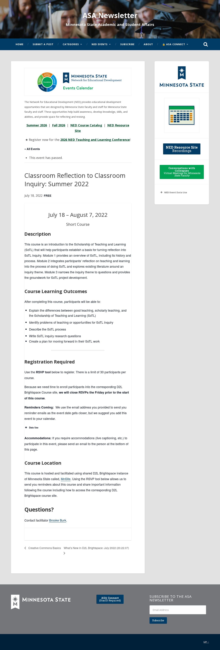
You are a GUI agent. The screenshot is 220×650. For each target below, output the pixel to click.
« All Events (32, 149)
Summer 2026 (36, 125)
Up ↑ (206, 641)
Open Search (205, 44)
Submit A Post (43, 44)
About (148, 44)
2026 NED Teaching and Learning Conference (95, 140)
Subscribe (127, 44)
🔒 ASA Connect (173, 44)
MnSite (65, 479)
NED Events (100, 44)
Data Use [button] (33, 427)
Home (19, 44)
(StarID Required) (110, 599)
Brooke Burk (57, 520)
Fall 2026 (58, 125)
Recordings (182, 149)
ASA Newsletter (110, 15)
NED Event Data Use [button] (175, 192)
